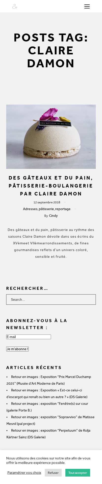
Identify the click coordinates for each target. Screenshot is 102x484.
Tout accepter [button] (77, 473)
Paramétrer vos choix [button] (24, 473)
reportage (63, 209)
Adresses (30, 209)
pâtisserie (46, 209)
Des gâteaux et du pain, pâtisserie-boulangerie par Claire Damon (51, 186)
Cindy (53, 216)
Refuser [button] (53, 473)
